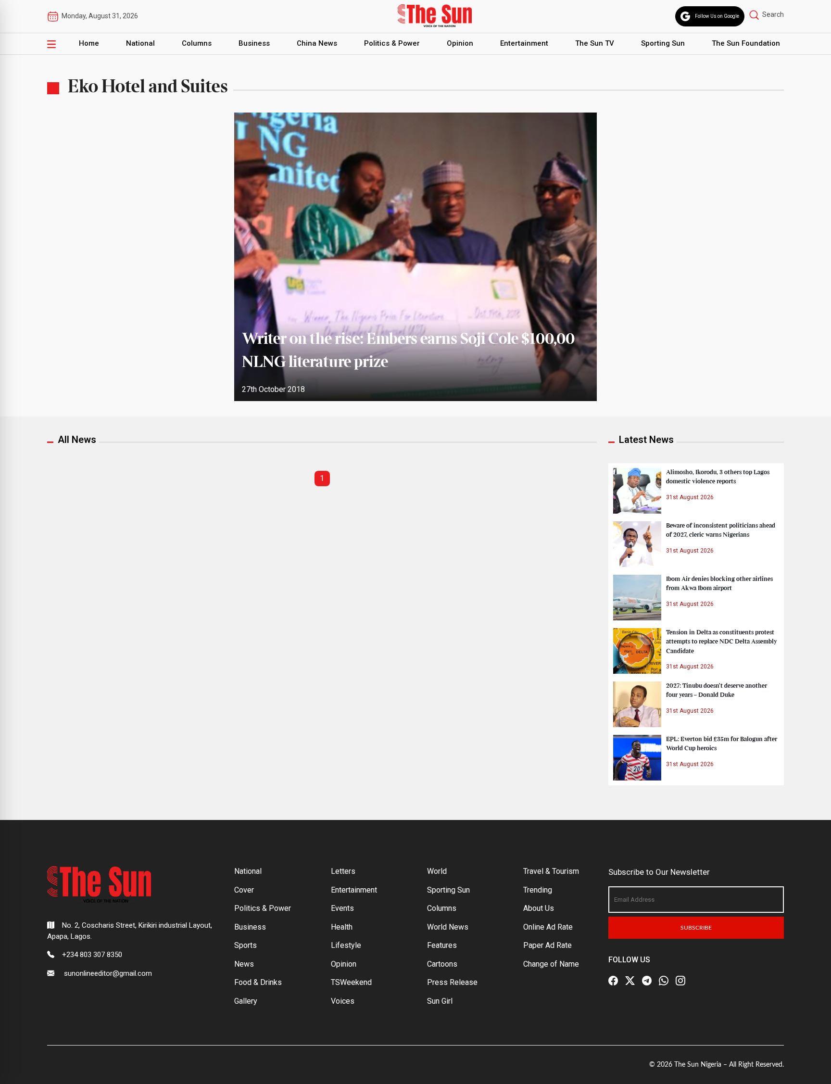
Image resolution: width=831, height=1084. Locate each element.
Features (442, 945)
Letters (343, 871)
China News (317, 43)
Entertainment (524, 43)
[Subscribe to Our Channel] (647, 980)
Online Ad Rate (548, 927)
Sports (245, 945)
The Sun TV (594, 43)
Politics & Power (392, 43)
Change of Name (551, 964)
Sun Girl (440, 1001)
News (244, 964)
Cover (244, 890)
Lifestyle (346, 945)
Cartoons (442, 964)
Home (89, 43)
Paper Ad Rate (547, 945)
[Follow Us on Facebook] (613, 980)
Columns (197, 43)
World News (447, 927)
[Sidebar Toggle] (51, 43)
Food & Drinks (258, 982)
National (140, 43)
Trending (537, 890)
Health (342, 927)
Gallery (245, 1001)
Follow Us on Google (717, 16)
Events (342, 908)
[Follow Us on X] (630, 980)
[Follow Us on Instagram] (680, 980)
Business (254, 43)
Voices (342, 1001)
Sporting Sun (663, 43)
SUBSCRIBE (696, 928)
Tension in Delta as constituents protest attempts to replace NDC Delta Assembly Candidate (721, 642)
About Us (538, 908)
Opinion (460, 43)
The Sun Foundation (746, 43)
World (437, 871)
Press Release (452, 982)
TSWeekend (351, 982)
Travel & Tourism (551, 871)
